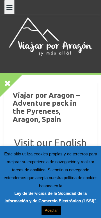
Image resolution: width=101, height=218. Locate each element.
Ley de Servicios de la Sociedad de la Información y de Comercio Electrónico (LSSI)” (50, 197)
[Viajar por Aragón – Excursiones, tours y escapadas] (50, 36)
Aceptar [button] (51, 210)
